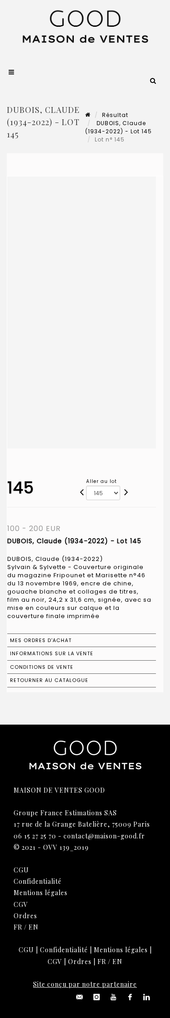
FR (18, 927)
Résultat (115, 115)
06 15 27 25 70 (35, 836)
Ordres (25, 915)
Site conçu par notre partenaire (85, 984)
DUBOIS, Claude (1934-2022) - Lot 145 (118, 127)
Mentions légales (41, 892)
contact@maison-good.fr (104, 836)
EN (34, 927)
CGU (21, 870)
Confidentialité (38, 881)
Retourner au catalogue (49, 680)
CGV (21, 904)
